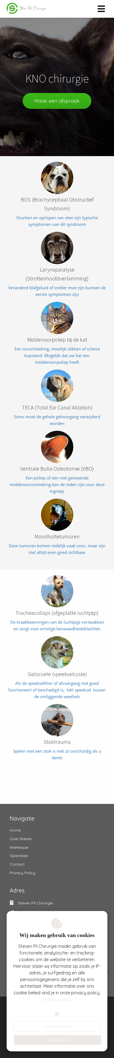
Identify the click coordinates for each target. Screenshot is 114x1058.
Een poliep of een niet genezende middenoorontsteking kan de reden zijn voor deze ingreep (57, 484)
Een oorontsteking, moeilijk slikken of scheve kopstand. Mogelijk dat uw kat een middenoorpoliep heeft (57, 355)
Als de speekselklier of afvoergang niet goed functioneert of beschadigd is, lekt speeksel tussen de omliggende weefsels (57, 689)
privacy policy (57, 999)
